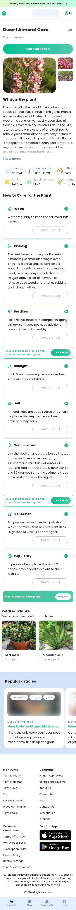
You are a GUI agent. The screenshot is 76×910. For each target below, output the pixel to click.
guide (49, 697)
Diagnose (63, 596)
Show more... (12, 158)
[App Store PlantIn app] (55, 835)
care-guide (19, 697)
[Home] (4, 13)
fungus (36, 697)
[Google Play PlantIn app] (55, 846)
